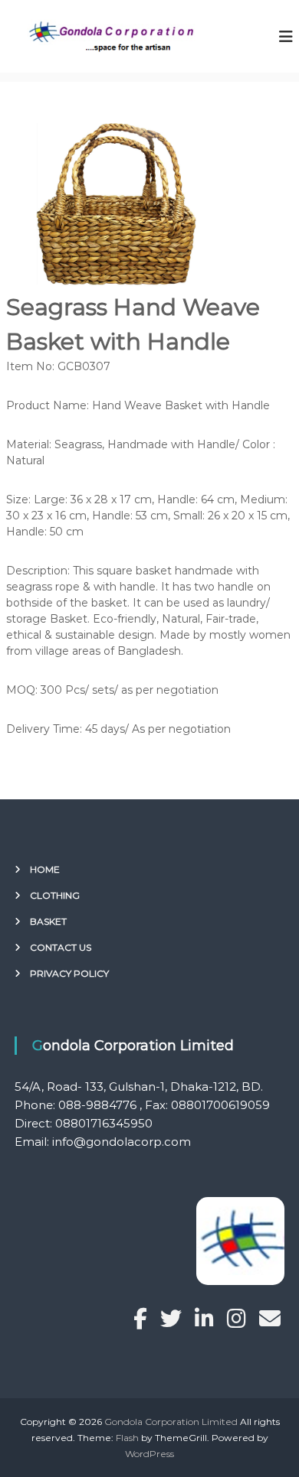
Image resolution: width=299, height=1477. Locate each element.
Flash (127, 1437)
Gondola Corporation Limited (171, 1421)
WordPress (149, 1453)
